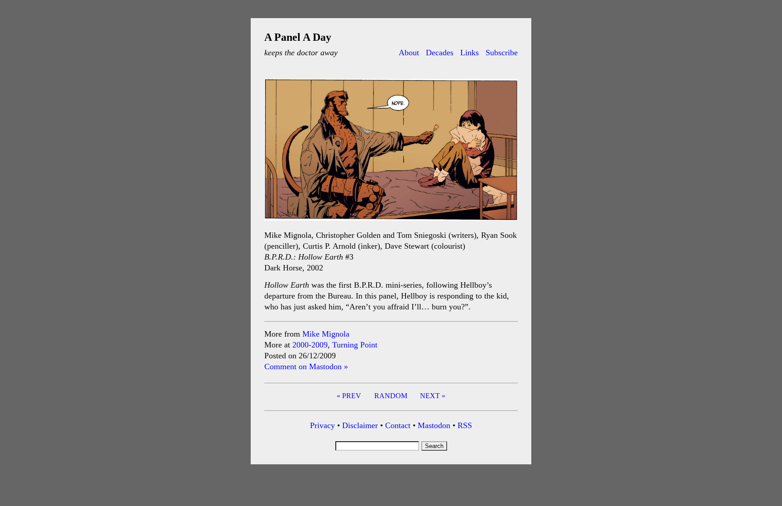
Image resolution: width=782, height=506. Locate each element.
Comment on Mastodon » (306, 366)
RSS (465, 425)
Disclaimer (360, 425)
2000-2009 (310, 344)
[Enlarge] (505, 90)
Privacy (322, 425)
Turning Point (354, 344)
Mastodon (434, 425)
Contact (397, 425)
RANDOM (390, 396)
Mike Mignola (325, 333)
